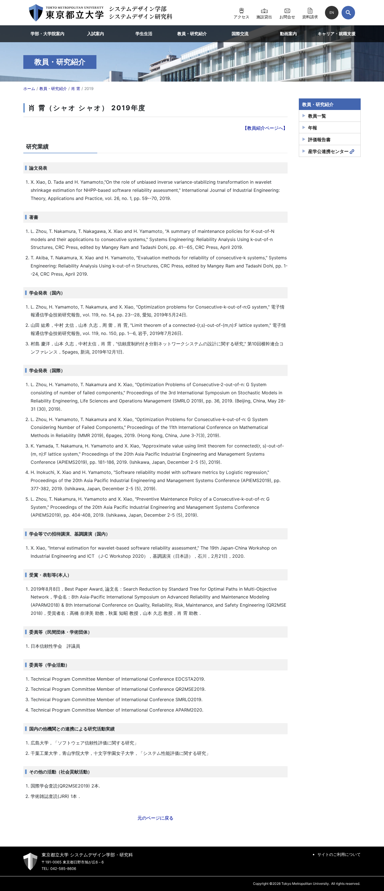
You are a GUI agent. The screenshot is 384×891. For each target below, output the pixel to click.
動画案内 (288, 33)
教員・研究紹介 (192, 33)
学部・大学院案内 (47, 33)
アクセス (241, 16)
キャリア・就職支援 (337, 33)
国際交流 (240, 33)
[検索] (348, 12)
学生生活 (143, 33)
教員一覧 (317, 116)
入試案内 (95, 33)
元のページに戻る (155, 818)
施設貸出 (264, 16)
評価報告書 (319, 139)
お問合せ (287, 16)
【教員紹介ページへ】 (265, 128)
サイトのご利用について (339, 854)
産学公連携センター (328, 151)
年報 (312, 127)
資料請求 (310, 16)
